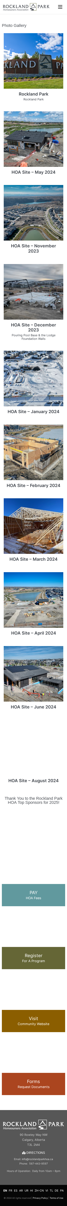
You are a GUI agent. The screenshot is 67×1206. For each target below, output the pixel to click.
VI (46, 1190)
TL (51, 1190)
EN (5, 1190)
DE (56, 1190)
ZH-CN (39, 1190)
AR (21, 1190)
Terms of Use (56, 1198)
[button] (5, 823)
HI (31, 1190)
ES (15, 1190)
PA (62, 1190)
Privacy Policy (40, 1198)
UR (26, 1190)
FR (10, 1190)
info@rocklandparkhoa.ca (37, 1159)
